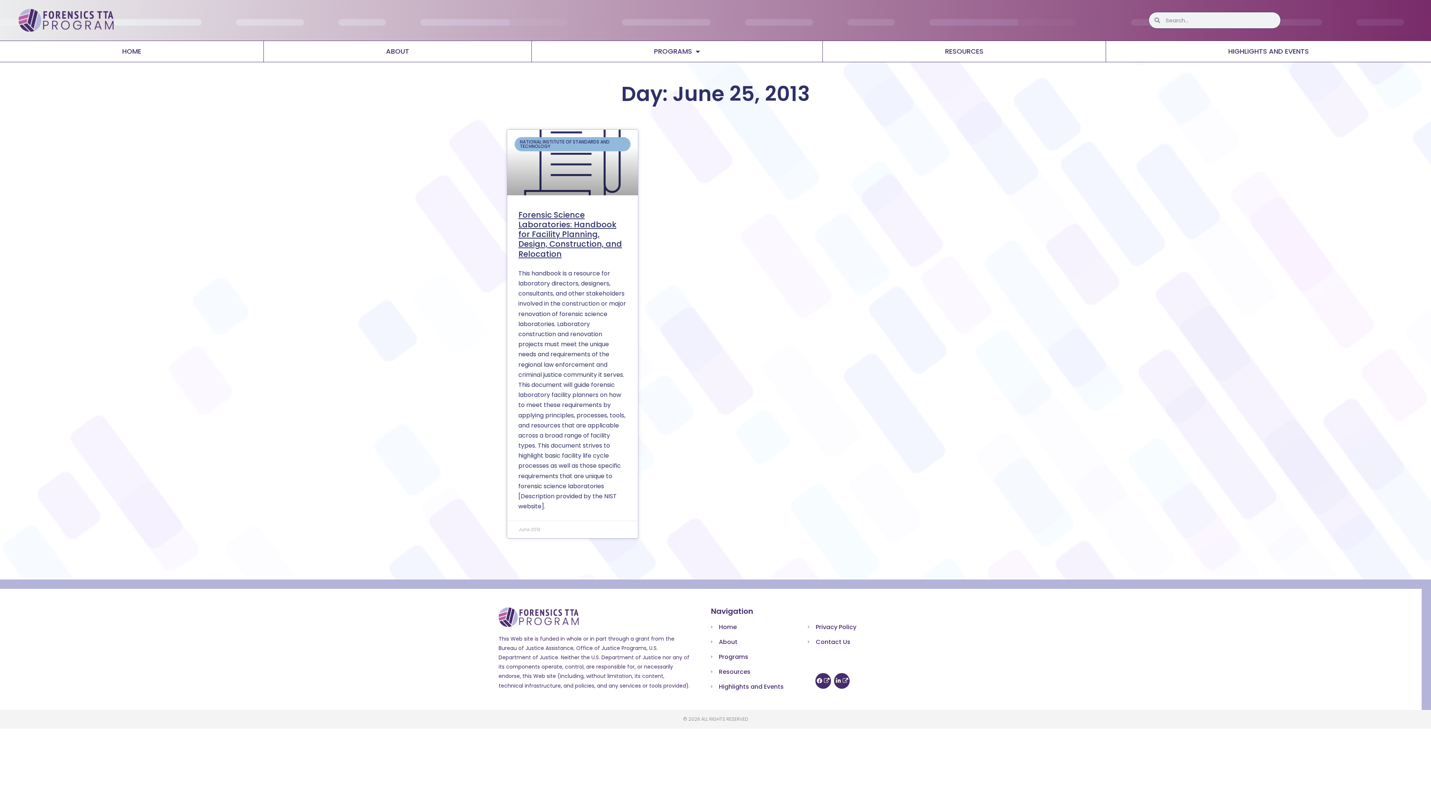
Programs (673, 51)
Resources (964, 51)
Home (131, 51)
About (397, 51)
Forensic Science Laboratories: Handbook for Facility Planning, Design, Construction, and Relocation (570, 234)
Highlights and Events (1268, 51)
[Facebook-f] (823, 681)
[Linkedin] (842, 681)
